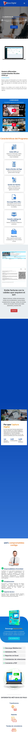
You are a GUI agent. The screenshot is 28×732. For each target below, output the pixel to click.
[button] (13, 37)
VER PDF (14, 310)
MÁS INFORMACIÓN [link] (14, 638)
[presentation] (2, 19)
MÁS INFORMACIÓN (14, 26)
